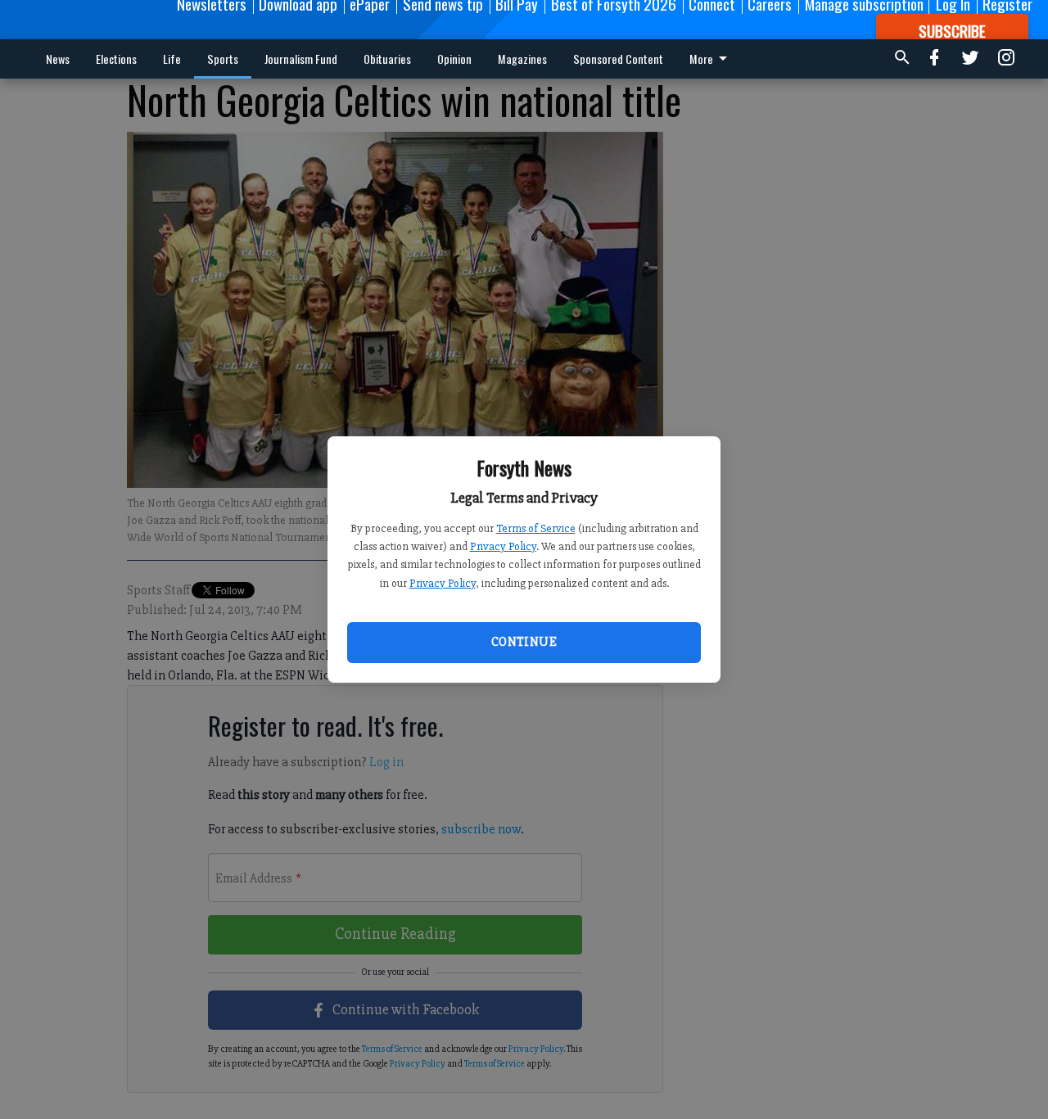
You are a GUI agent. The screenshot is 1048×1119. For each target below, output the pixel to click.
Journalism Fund (300, 58)
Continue (524, 642)
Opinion (454, 58)
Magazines (522, 58)
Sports (222, 58)
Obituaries (387, 58)
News (58, 58)
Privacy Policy (503, 546)
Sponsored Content (618, 58)
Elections (116, 58)
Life (172, 58)
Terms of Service (536, 528)
